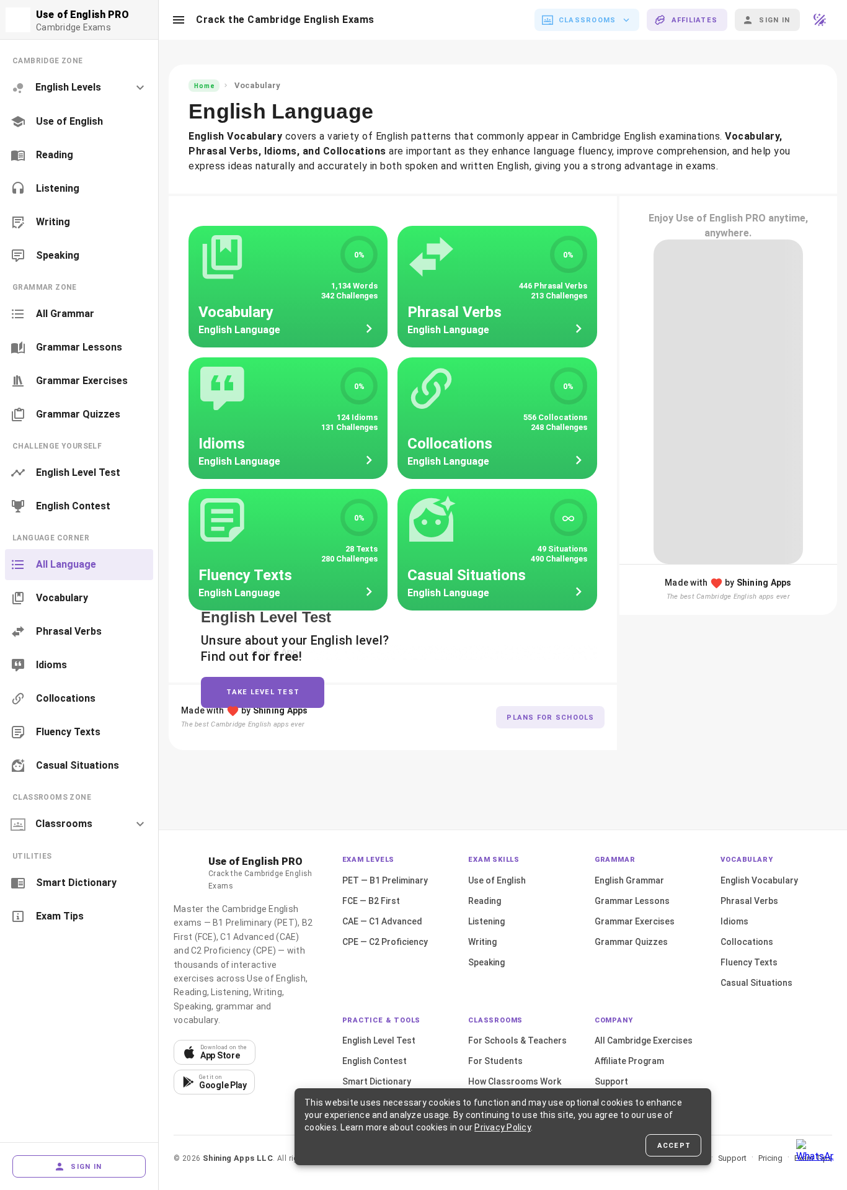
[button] (178, 19)
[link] (79, 121)
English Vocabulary (759, 880)
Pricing (770, 1158)
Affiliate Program (629, 1061)
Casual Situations (756, 983)
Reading (484, 901)
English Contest (374, 1061)
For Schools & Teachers (517, 1040)
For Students (495, 1061)
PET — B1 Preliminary (385, 880)
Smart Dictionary (376, 1081)
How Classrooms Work (514, 1081)
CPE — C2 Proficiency (385, 942)
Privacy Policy (502, 1127)
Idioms (734, 921)
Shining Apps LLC (238, 1158)
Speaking (486, 962)
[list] (79, 158)
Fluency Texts (749, 962)
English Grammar (629, 880)
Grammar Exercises (635, 921)
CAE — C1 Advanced (382, 921)
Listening (486, 921)
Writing (482, 942)
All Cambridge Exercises (644, 1040)
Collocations (747, 942)
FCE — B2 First (371, 901)
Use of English (497, 880)
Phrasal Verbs (749, 901)
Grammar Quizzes (631, 942)
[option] (79, 88)
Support (611, 1081)
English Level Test (378, 1040)
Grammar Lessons (632, 901)
